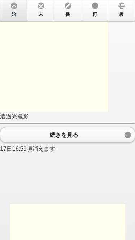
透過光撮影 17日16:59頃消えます (62, 82)
